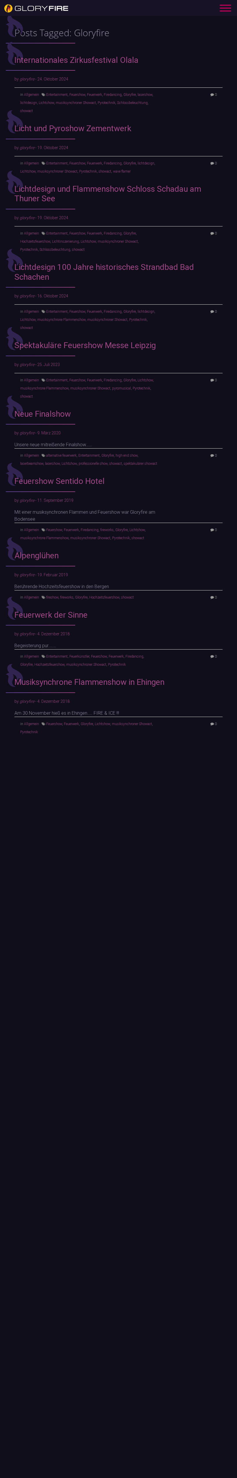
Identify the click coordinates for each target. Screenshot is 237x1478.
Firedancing (113, 95)
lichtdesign (28, 103)
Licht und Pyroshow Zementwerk (72, 128)
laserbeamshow (31, 464)
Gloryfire (129, 95)
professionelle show (93, 464)
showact (26, 111)
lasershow (145, 95)
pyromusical (121, 388)
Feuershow (77, 95)
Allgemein (31, 95)
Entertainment (57, 95)
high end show (127, 455)
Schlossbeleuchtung (132, 103)
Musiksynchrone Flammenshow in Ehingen (89, 682)
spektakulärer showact (140, 464)
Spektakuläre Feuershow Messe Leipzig (85, 345)
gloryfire (27, 79)
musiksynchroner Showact (76, 103)
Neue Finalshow (42, 414)
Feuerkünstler (79, 656)
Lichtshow (46, 103)
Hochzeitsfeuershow (35, 241)
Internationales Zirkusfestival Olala (76, 60)
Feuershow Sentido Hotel (59, 481)
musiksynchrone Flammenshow (61, 320)
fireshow (52, 597)
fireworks (107, 530)
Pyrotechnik (106, 103)
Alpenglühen (36, 555)
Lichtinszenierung (65, 241)
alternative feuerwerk (61, 455)
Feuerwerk (94, 95)
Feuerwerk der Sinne (51, 615)
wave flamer (122, 171)
